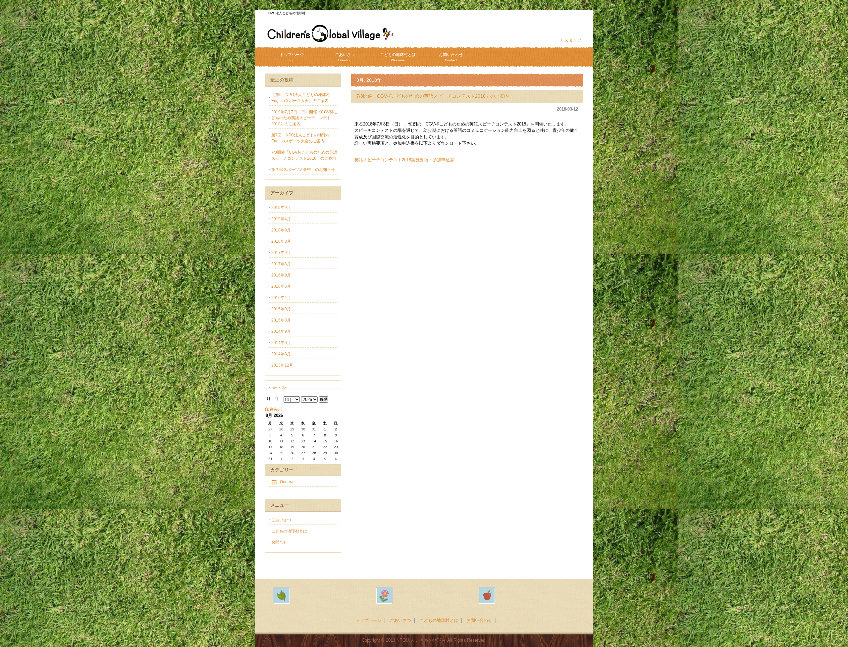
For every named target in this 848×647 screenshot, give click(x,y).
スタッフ (572, 40)
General (287, 481)
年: (278, 398)
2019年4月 (281, 219)
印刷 (273, 409)
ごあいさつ (345, 57)
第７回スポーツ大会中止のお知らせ (303, 169)
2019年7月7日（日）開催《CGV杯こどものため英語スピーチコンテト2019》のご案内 (304, 118)
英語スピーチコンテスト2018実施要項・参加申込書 (404, 159)
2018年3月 (281, 241)
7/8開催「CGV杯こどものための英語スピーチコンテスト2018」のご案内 (432, 96)
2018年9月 (281, 230)
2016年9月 (281, 275)
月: (269, 398)
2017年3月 (281, 264)
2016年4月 (281, 297)
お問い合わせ (451, 57)
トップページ (292, 57)
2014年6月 (281, 342)
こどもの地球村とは (398, 57)
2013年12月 (282, 365)
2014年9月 (281, 331)
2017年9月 (281, 252)
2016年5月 (281, 286)
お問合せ (279, 542)
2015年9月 (281, 309)
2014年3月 (281, 354)
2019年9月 (281, 207)
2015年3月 (281, 320)
